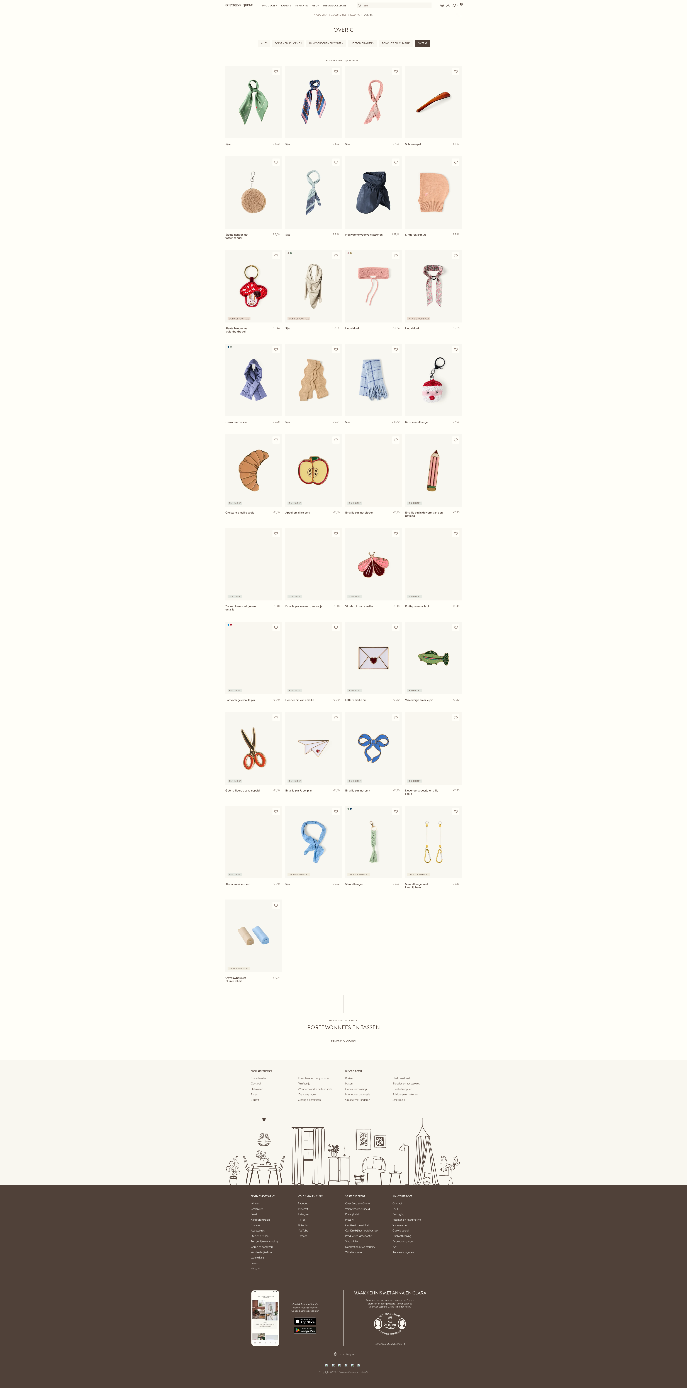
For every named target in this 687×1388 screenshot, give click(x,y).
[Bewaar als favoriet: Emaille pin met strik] (396, 718)
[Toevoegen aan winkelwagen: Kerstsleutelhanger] (457, 427)
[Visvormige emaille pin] (433, 658)
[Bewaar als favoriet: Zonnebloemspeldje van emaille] (276, 534)
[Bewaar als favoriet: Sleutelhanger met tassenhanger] (276, 162)
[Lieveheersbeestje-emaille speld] (433, 748)
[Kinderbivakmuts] (433, 192)
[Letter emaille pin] (373, 658)
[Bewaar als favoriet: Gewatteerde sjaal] (276, 349)
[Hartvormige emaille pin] (253, 658)
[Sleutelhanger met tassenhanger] (253, 192)
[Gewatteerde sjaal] (253, 380)
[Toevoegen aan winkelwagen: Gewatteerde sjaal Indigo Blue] (277, 427)
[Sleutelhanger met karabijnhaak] (433, 842)
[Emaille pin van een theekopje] (313, 564)
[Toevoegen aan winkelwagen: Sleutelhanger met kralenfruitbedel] (277, 334)
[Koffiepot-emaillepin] (433, 564)
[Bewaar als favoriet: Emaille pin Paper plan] (336, 718)
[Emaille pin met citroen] (373, 470)
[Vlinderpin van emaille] (373, 564)
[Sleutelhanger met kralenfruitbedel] (253, 286)
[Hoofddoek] (373, 286)
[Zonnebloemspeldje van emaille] (253, 564)
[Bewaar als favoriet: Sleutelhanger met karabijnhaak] (456, 811)
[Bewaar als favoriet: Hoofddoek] (396, 256)
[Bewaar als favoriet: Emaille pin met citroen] (396, 440)
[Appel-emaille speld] (313, 470)
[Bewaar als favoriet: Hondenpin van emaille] (336, 627)
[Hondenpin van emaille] (313, 658)
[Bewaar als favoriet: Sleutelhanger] (396, 811)
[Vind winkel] (442, 5)
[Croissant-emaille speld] (253, 470)
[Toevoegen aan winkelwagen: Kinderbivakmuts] (457, 240)
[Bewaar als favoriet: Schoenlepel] (456, 72)
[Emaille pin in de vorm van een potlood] (433, 470)
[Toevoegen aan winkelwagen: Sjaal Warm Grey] (337, 334)
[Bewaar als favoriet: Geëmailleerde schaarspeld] (276, 718)
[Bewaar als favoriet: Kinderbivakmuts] (456, 162)
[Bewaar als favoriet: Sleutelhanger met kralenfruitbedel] (276, 256)
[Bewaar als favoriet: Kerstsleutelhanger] (456, 349)
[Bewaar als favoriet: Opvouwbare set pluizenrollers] (276, 905)
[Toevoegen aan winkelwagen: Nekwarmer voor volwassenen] (397, 240)
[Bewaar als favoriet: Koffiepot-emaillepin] (456, 534)
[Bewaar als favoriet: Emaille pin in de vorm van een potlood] (456, 440)
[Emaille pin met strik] (373, 748)
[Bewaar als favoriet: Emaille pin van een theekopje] (336, 534)
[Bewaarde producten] (454, 5)
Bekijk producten (343, 1040)
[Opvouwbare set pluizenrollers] (253, 936)
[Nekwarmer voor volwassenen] (373, 192)
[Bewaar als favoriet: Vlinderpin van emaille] (396, 534)
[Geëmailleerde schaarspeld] (253, 748)
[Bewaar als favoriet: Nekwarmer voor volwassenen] (396, 162)
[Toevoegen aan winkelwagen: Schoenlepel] (457, 149)
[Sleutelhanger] (373, 842)
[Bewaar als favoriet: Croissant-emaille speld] (276, 440)
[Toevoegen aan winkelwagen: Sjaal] (277, 149)
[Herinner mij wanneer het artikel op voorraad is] (277, 518)
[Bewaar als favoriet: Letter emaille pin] (396, 627)
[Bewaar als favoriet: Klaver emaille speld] (276, 811)
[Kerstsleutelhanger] (433, 380)
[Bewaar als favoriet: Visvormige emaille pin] (456, 627)
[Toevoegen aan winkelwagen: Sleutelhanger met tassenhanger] (277, 240)
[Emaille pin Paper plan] (313, 748)
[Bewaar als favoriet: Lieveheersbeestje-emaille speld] (456, 718)
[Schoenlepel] (433, 102)
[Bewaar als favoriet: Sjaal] (276, 72)
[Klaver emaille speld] (253, 842)
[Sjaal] (253, 102)
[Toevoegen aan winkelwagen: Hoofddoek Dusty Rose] (397, 334)
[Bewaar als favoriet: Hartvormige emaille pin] (276, 627)
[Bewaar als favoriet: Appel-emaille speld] (336, 440)
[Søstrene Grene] (239, 5)
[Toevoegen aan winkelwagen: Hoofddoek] (457, 334)
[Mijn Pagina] (448, 5)
